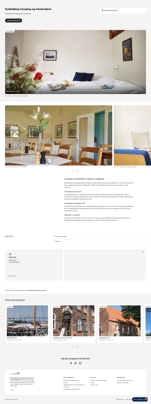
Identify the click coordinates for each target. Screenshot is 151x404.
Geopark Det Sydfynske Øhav (98, 380)
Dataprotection (120, 399)
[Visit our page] (71, 363)
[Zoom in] (143, 273)
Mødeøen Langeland (123, 382)
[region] (105, 265)
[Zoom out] (143, 278)
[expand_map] (143, 252)
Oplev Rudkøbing (12, 20)
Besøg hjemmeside (110, 10)
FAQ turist (66, 387)
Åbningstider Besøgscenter (71, 380)
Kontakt (65, 382)
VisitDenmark (94, 385)
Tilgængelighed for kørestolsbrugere (74, 385)
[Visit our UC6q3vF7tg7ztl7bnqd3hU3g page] (80, 363)
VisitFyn (92, 382)
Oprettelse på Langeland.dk (71, 389)
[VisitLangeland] (15, 373)
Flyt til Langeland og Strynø (125, 380)
